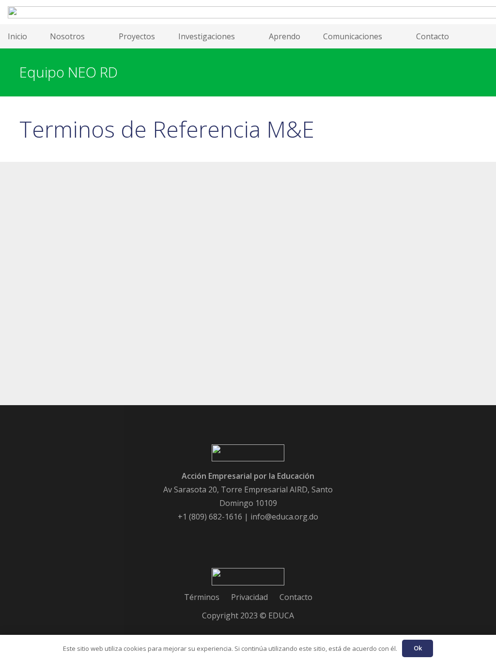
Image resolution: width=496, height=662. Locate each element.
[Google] (235, 535)
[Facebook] (209, 535)
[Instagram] (287, 535)
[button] (90, 36)
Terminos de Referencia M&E (166, 129)
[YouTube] (261, 535)
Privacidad (249, 597)
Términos (201, 597)
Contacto (295, 597)
